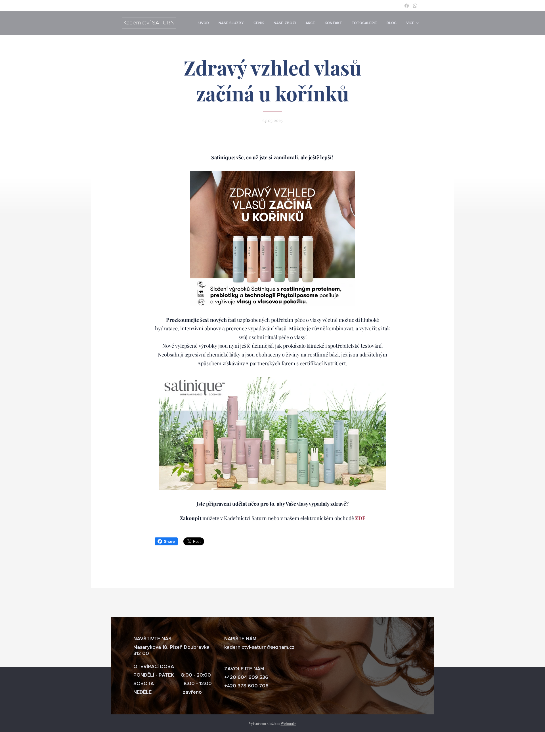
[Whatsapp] (415, 6)
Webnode (288, 723)
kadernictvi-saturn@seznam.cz (259, 647)
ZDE (360, 518)
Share (169, 541)
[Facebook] (406, 6)
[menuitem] (204, 23)
